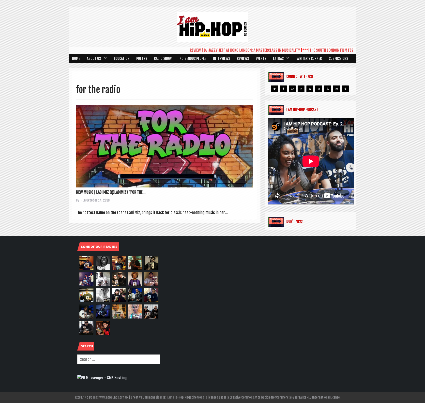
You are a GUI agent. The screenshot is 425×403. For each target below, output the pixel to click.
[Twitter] (274, 88)
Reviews (243, 58)
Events (261, 58)
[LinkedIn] (318, 88)
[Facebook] (283, 88)
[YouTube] (327, 88)
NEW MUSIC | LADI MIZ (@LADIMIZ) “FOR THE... (111, 192)
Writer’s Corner (309, 58)
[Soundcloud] (336, 88)
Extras (278, 58)
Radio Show (163, 58)
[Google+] (292, 88)
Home (76, 58)
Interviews (221, 58)
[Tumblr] (345, 88)
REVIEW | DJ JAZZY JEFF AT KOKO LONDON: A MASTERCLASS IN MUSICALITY (237, 50)
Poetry (141, 58)
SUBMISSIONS (338, 58)
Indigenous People (192, 58)
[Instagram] (301, 88)
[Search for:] (118, 359)
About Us (94, 58)
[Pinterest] (309, 88)
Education (121, 58)
